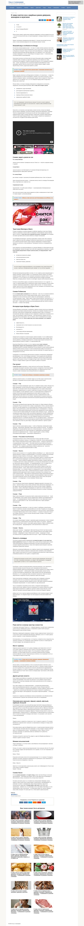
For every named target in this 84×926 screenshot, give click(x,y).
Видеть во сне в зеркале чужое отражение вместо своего (69, 56)
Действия (38, 7)
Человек (26, 7)
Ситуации (12, 7)
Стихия (63, 7)
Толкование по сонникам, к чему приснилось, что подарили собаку (69, 18)
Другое (68, 7)
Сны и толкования (16, 2)
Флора (49, 7)
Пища (44, 7)
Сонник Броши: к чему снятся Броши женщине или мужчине (65, 45)
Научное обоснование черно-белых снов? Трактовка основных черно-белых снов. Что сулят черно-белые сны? (68, 25)
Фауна (32, 7)
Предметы (19, 7)
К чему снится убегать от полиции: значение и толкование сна (69, 50)
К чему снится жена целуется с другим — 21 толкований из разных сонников (68, 33)
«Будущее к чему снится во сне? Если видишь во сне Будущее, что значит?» (68, 39)
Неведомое (56, 7)
